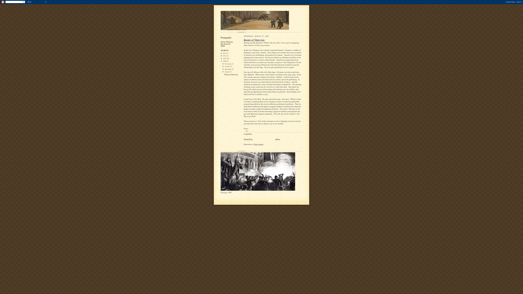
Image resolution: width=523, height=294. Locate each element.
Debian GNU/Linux (227, 42)
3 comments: (248, 134)
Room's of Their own (231, 74)
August (227, 72)
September (228, 69)
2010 (225, 58)
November (228, 64)
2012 (225, 53)
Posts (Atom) (258, 144)
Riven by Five (232, 12)
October (227, 66)
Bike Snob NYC (226, 44)
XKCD (223, 46)
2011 (225, 56)
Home (277, 139)
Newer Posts (248, 139)
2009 (225, 61)
